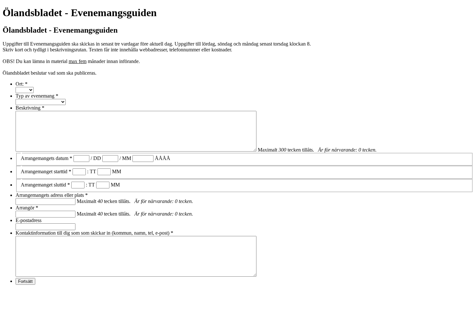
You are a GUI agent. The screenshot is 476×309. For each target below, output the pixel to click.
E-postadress (28, 220)
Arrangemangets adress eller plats (52, 195)
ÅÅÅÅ (162, 158)
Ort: (22, 84)
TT (93, 171)
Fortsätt (25, 281)
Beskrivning (30, 108)
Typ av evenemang (37, 96)
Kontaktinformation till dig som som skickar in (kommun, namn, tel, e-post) (94, 233)
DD (97, 158)
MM (126, 158)
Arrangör (27, 207)
